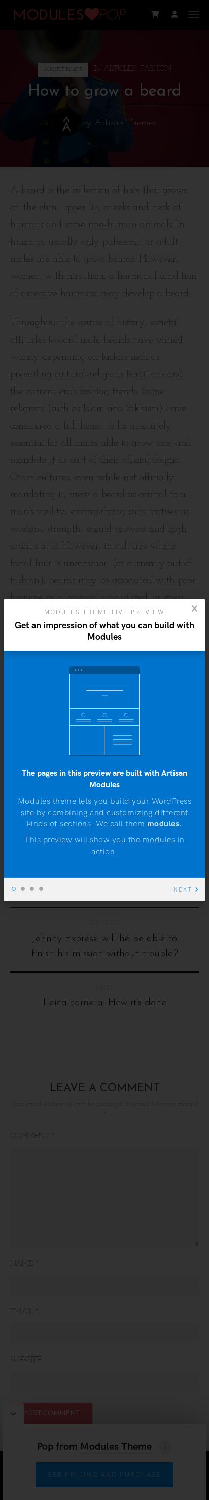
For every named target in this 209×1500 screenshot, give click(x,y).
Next (182, 889)
